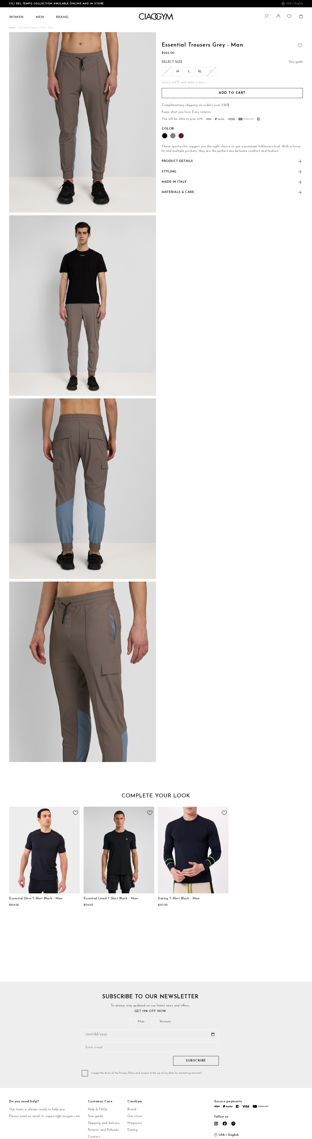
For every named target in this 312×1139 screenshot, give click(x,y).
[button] (278, 17)
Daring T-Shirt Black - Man (178, 898)
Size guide (95, 1116)
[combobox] (264, 15)
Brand (131, 1109)
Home (13, 27)
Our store (134, 1116)
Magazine (134, 1123)
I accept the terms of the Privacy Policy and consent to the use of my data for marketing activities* (146, 1073)
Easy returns (201, 112)
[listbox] (232, 72)
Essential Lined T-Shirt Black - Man (111, 898)
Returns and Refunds (103, 1130)
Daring (132, 1130)
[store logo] (156, 16)
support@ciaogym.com (62, 1116)
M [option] (177, 71)
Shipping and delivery (104, 1123)
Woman (165, 1021)
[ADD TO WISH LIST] (299, 44)
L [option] (189, 71)
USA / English (294, 4)
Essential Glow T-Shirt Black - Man (35, 898)
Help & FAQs (98, 1109)
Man (141, 1021)
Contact (94, 1137)
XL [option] (200, 71)
